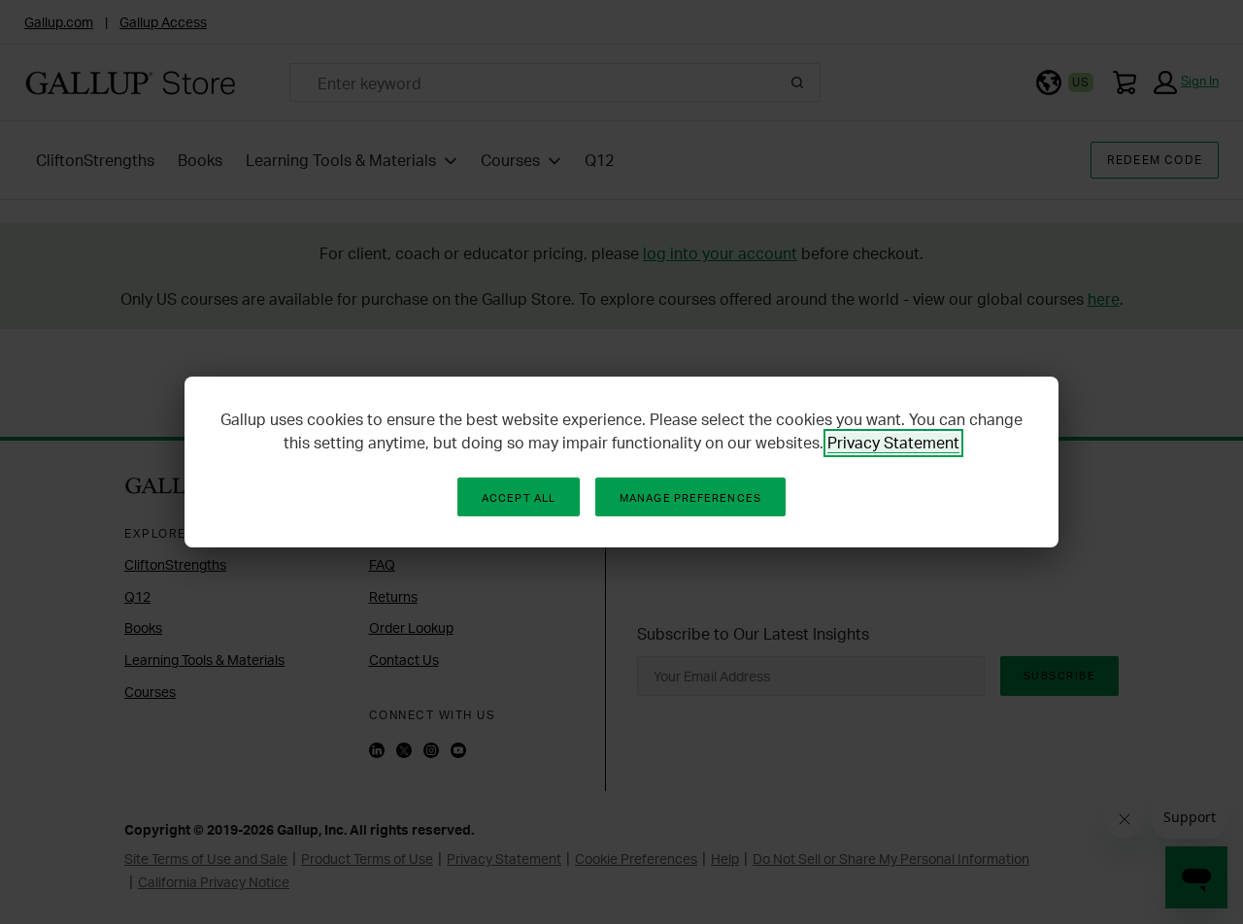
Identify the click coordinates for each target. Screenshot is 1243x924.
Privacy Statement (893, 442)
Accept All (518, 498)
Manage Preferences (690, 498)
